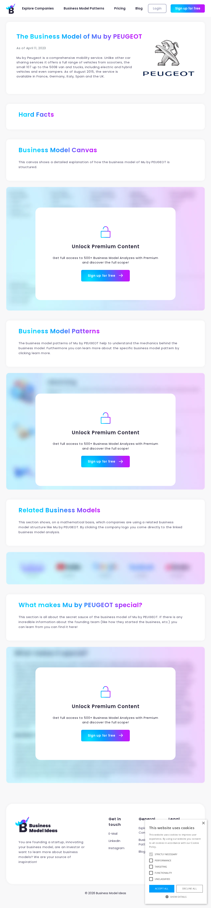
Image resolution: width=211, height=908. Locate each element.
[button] (176, 897)
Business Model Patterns (84, 8)
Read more (163, 846)
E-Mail (113, 833)
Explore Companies (38, 8)
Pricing (119, 8)
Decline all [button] (189, 888)
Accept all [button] (162, 888)
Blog (139, 8)
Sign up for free (187, 8)
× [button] (203, 823)
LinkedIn (114, 841)
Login (157, 8)
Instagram (116, 848)
